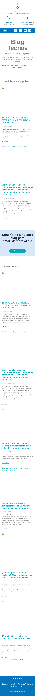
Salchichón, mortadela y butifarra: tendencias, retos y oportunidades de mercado (15, 505)
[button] (5, 30)
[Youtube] (25, 30)
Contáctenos (17, 678)
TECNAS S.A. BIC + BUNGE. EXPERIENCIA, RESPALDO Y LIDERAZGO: (16, 120)
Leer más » (5, 141)
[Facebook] (15, 30)
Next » (22, 660)
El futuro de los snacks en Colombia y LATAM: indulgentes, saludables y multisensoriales (17, 445)
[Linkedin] (29, 30)
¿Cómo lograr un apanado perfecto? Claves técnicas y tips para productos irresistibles (17, 575)
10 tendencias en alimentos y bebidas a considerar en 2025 (16, 637)
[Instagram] (20, 30)
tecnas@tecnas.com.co (17, 691)
